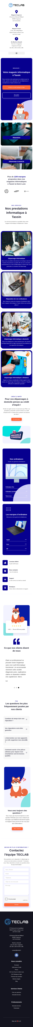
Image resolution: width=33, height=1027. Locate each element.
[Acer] (26, 544)
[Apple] (26, 540)
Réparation (16, 137)
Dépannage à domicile (16, 161)
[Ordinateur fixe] (26, 487)
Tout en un (9, 496)
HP (7, 548)
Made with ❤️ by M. (16, 1021)
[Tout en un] (26, 496)
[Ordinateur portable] (26, 491)
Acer (7, 544)
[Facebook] (16, 955)
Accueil (12, 57)
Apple (8, 539)
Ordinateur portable (11, 491)
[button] (16, 53)
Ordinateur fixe (10, 487)
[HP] (26, 549)
